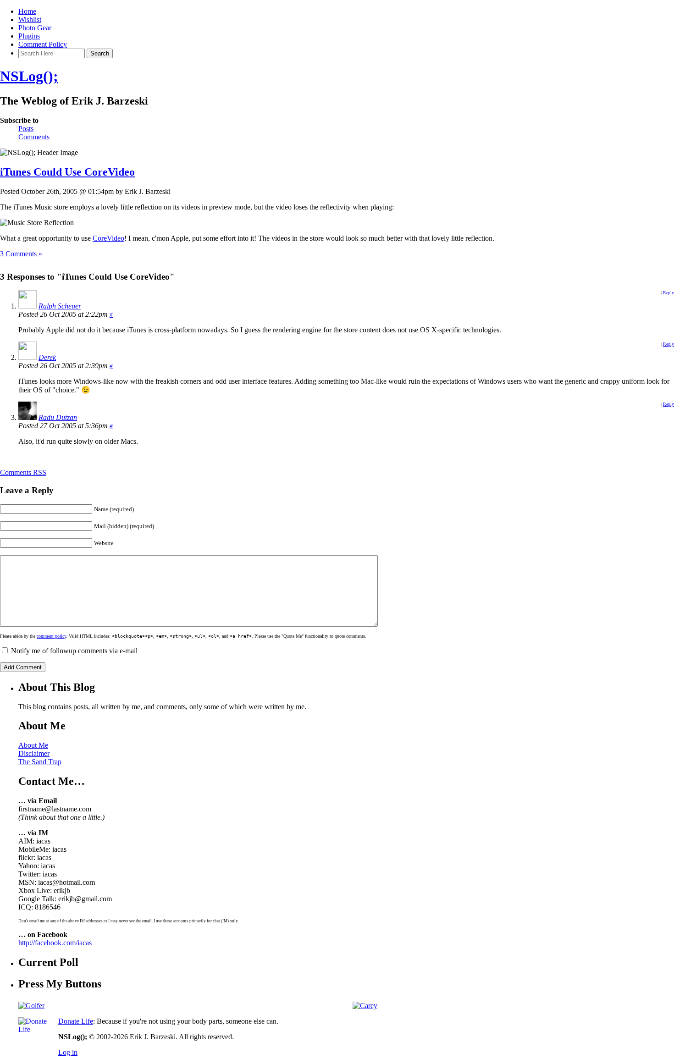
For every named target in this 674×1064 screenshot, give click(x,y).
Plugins (29, 36)
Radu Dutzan (58, 417)
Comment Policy (42, 44)
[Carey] (365, 1005)
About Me (33, 745)
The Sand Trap (39, 762)
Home (27, 11)
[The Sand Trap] (31, 1005)
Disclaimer (34, 753)
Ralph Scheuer (60, 306)
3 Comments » (21, 254)
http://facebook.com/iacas (55, 943)
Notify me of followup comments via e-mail (74, 651)
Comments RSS (23, 472)
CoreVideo (108, 238)
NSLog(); (29, 76)
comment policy (51, 636)
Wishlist (29, 19)
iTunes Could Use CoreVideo (67, 172)
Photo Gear (34, 28)
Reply (668, 292)
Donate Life (75, 1021)
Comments (34, 137)
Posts (25, 128)
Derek (47, 357)
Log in (67, 1052)
